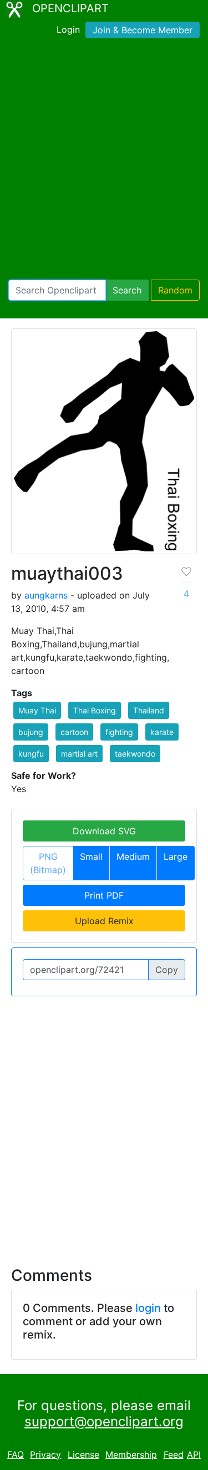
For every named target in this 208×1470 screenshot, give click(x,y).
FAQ (15, 1454)
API (194, 1454)
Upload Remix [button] (104, 920)
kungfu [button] (31, 753)
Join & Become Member (142, 30)
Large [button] (175, 856)
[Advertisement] (104, 161)
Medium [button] (133, 856)
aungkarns (46, 595)
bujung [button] (30, 732)
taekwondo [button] (135, 753)
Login (68, 29)
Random (175, 290)
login (148, 1308)
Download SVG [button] (104, 831)
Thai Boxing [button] (94, 710)
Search (127, 290)
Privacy (45, 1454)
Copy (166, 969)
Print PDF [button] (104, 895)
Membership (131, 1454)
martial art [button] (79, 753)
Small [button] (91, 856)
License (83, 1454)
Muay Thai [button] (37, 710)
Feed (174, 1454)
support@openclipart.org (104, 1421)
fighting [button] (119, 732)
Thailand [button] (148, 710)
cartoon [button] (74, 732)
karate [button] (162, 732)
